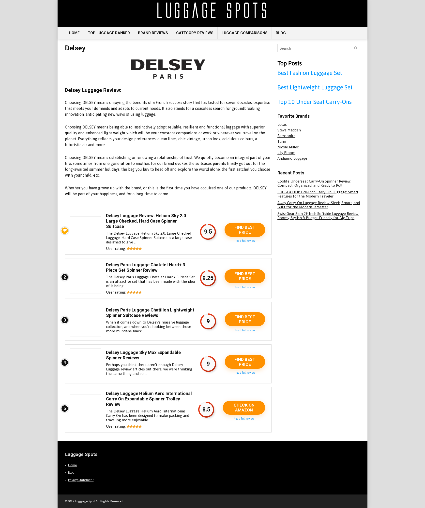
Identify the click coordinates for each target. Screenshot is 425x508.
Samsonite (286, 136)
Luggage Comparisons (245, 33)
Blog (281, 33)
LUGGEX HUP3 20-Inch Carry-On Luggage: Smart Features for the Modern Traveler (317, 194)
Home (74, 33)
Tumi (281, 141)
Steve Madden (289, 130)
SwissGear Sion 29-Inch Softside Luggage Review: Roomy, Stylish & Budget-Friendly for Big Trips (318, 216)
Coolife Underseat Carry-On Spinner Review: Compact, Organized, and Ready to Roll (314, 183)
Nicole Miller (288, 147)
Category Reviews (194, 33)
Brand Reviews (153, 33)
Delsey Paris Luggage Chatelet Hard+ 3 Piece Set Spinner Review (145, 267)
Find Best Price (244, 230)
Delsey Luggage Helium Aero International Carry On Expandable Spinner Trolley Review (149, 399)
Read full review (245, 240)
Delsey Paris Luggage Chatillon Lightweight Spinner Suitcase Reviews (150, 312)
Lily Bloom (286, 153)
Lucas (282, 124)
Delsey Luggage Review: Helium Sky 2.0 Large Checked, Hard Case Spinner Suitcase (146, 221)
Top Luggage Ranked (109, 33)
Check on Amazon (244, 407)
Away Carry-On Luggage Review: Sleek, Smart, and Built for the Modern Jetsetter (318, 205)
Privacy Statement (81, 480)
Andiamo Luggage (292, 158)
